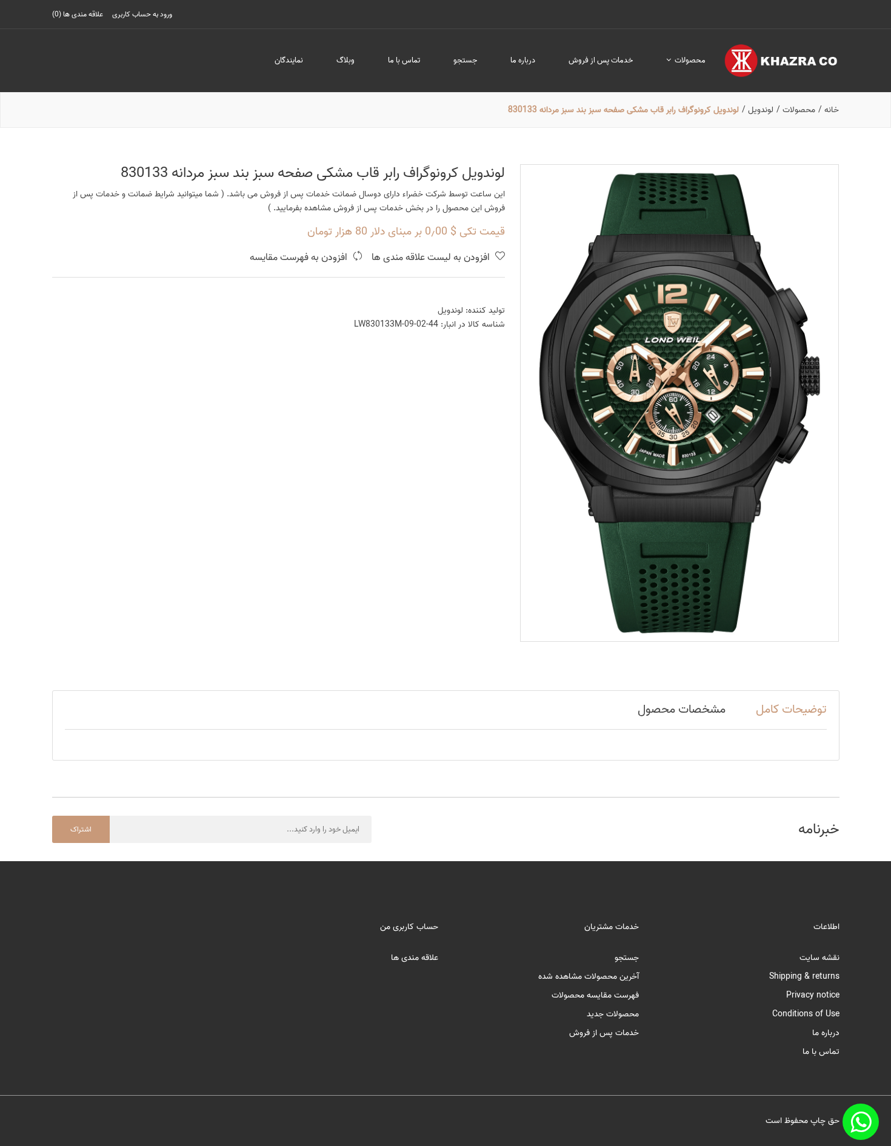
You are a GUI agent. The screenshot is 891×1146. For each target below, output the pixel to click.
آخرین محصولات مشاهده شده (588, 977)
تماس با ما (404, 60)
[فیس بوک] (861, 1122)
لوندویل (450, 311)
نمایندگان (289, 60)
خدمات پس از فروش (601, 60)
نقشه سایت (819, 958)
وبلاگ (345, 60)
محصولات (689, 60)
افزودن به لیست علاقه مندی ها (432, 258)
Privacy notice (812, 995)
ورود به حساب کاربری (142, 14)
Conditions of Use (805, 1014)
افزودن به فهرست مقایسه (300, 258)
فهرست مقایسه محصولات (595, 995)
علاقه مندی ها (414, 958)
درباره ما (522, 60)
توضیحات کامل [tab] (791, 709)
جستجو (465, 60)
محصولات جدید (613, 1014)
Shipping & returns (804, 977)
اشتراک (81, 829)
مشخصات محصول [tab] (682, 709)
